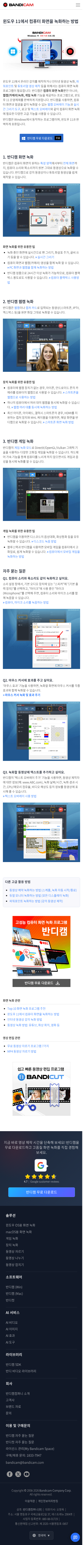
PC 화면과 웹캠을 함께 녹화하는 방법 (30, 267)
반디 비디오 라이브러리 (21, 1371)
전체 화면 (69, 163)
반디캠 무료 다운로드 (43, 138)
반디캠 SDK (13, 1364)
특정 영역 (46, 163)
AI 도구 (10, 1342)
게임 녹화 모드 (23, 448)
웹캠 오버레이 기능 (58, 104)
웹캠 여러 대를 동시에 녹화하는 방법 (34, 407)
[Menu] (78, 5)
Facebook (10, 1474)
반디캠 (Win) (14, 1287)
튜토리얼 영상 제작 (29, 86)
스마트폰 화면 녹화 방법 (58, 422)
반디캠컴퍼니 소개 (18, 1393)
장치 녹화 (12, 1244)
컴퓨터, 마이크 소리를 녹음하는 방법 (26, 602)
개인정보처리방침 (48, 1501)
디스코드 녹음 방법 (43, 541)
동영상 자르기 (15, 1251)
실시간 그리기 (44, 257)
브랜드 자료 (13, 1406)
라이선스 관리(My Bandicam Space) (30, 1448)
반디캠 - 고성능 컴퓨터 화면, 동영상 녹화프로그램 (18, 5)
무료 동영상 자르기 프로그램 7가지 (28, 1046)
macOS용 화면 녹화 (19, 1231)
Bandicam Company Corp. (55, 1490)
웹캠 (17, 308)
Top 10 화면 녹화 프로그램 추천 (26, 1008)
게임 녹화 (12, 1238)
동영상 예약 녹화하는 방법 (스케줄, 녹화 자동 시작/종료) (43, 890)
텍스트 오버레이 (40, 109)
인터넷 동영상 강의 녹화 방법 (24, 1019)
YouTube (27, 1474)
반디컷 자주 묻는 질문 (20, 1442)
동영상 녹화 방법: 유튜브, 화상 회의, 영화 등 (33, 1025)
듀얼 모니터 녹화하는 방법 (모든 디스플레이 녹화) (39, 895)
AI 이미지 (12, 1329)
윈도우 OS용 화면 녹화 (20, 1225)
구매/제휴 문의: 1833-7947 (24, 1455)
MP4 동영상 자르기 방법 (21, 1051)
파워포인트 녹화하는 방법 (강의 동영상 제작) (36, 901)
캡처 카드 (31, 308)
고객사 (10, 1400)
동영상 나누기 (15, 1258)
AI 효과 (10, 1335)
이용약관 (30, 1501)
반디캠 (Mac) (14, 1293)
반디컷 (10, 1300)
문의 (9, 1413)
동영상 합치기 (15, 1264)
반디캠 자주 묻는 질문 (20, 1435)
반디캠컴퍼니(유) (32, 1509)
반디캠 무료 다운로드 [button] (41, 1192)
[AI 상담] (75, 1537)
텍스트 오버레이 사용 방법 (19, 796)
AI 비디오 (12, 1322)
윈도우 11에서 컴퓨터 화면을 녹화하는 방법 (33, 1014)
